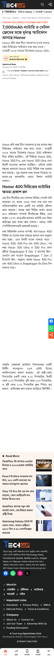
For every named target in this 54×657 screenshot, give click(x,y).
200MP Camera (43, 11)
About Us (11, 619)
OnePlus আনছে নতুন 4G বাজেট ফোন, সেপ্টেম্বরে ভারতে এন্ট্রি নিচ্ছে (17, 510)
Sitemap (21, 641)
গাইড (22, 594)
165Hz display (25, 11)
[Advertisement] (27, 110)
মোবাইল (11, 590)
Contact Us (27, 619)
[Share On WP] (51, 328)
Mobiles (16, 18)
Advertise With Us (37, 623)
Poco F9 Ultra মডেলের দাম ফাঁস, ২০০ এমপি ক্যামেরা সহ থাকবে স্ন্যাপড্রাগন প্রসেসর (17, 480)
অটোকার (38, 590)
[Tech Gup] (13, 4)
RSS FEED (32, 641)
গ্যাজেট (10, 594)
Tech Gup (6, 18)
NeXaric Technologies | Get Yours (31, 637)
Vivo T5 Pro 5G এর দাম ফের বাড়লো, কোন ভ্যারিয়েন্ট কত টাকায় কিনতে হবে (18, 495)
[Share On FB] (51, 321)
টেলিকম (24, 590)
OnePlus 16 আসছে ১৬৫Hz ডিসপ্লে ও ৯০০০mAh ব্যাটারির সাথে (17, 465)
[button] (42, 4)
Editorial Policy (14, 609)
